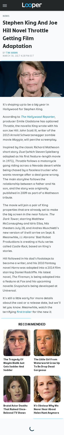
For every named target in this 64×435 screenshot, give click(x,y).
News (6, 16)
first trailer (24, 312)
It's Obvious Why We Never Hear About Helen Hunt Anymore (46, 409)
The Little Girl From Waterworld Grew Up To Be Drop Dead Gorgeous (47, 365)
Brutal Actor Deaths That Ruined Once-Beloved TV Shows (15, 409)
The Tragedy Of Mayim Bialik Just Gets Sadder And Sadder (13, 365)
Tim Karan (12, 52)
